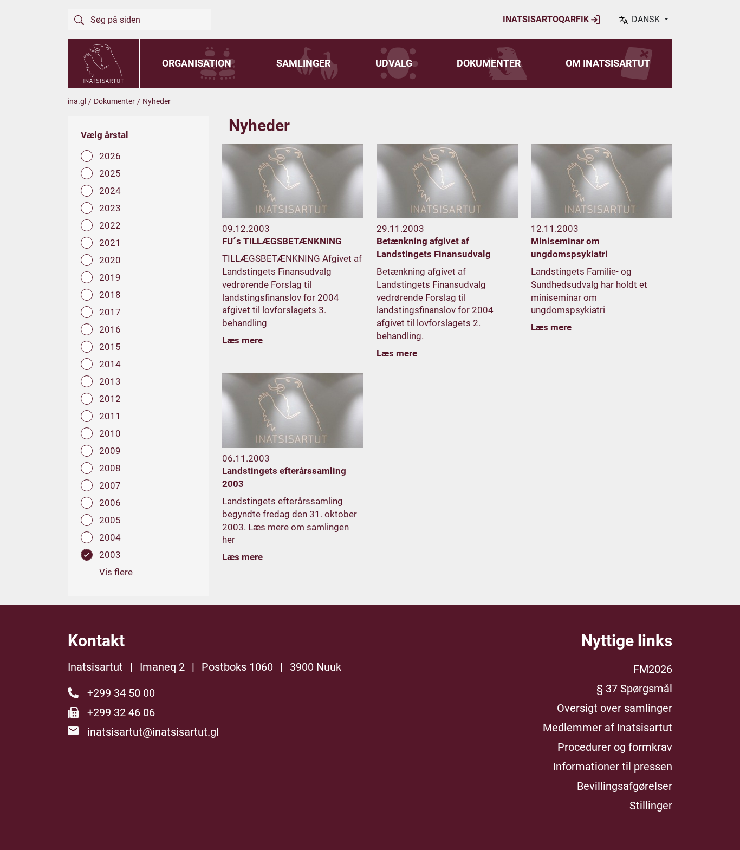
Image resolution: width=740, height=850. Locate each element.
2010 (110, 433)
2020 (110, 260)
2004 (110, 537)
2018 (110, 294)
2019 (110, 277)
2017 (110, 312)
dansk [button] (645, 19)
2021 (110, 242)
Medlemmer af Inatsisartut (607, 727)
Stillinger (650, 805)
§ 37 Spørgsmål (634, 688)
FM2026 (652, 669)
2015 (110, 346)
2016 (110, 329)
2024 (110, 190)
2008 (110, 468)
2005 (110, 520)
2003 (110, 554)
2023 (110, 208)
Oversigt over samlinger (614, 708)
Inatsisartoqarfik (547, 19)
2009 (110, 450)
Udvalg (393, 63)
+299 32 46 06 (121, 712)
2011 (110, 416)
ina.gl (77, 101)
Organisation (196, 63)
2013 (110, 381)
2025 (110, 173)
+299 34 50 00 (121, 692)
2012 (110, 398)
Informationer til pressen (612, 766)
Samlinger (303, 63)
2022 (110, 225)
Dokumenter (489, 63)
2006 (110, 502)
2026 (110, 156)
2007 (110, 485)
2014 (110, 364)
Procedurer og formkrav (614, 747)
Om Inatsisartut (608, 63)
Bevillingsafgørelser (624, 786)
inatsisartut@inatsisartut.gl (153, 731)
